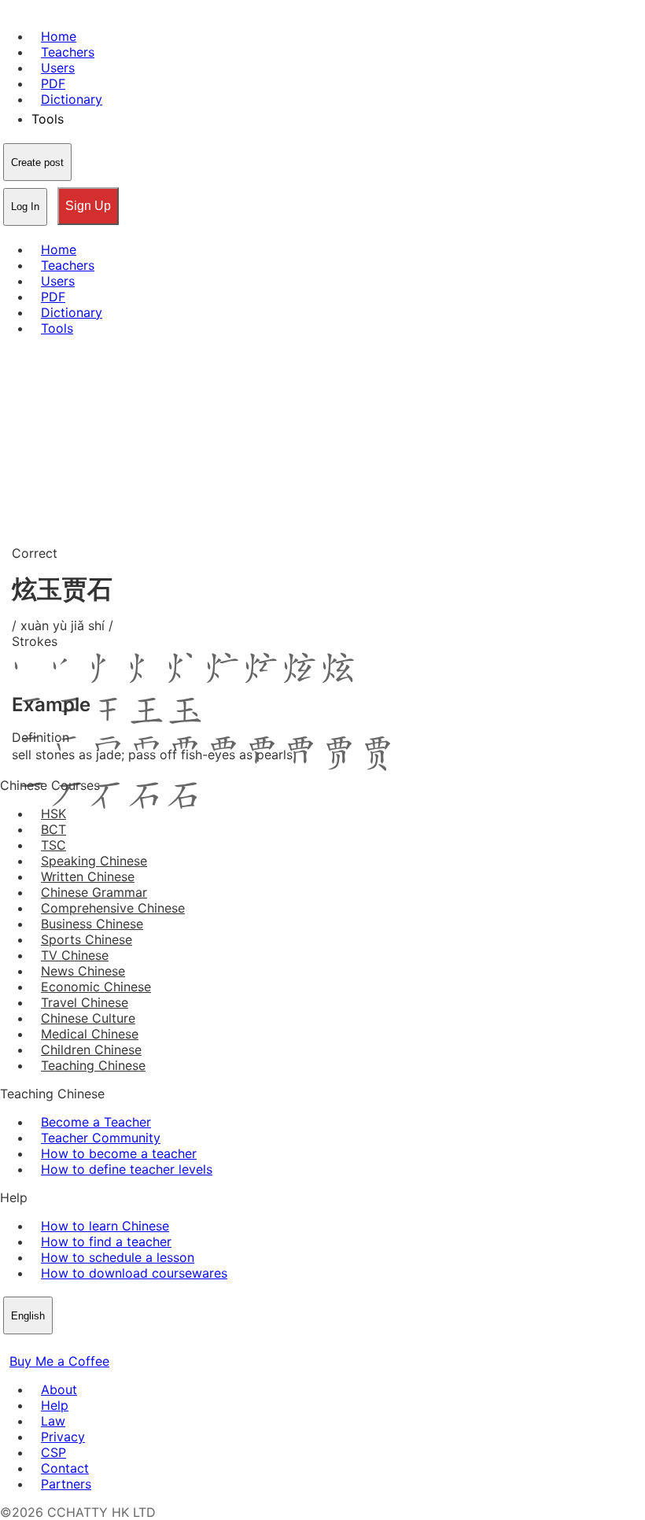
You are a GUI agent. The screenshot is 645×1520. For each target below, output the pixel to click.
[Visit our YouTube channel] (66, 1345)
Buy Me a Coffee (59, 1361)
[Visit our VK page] (47, 1345)
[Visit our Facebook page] (9, 1345)
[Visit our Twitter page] (28, 1345)
